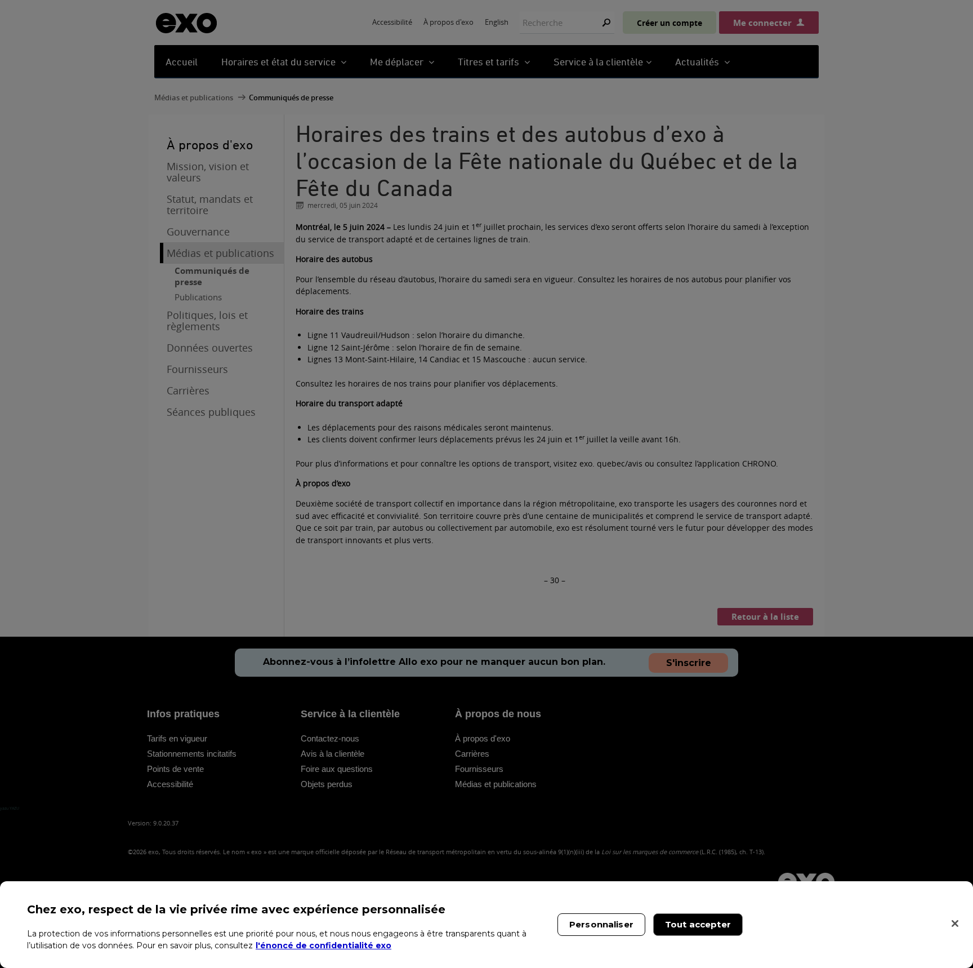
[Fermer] (955, 923)
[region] (486, 924)
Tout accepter (698, 924)
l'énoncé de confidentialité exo (323, 945)
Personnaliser (601, 924)
